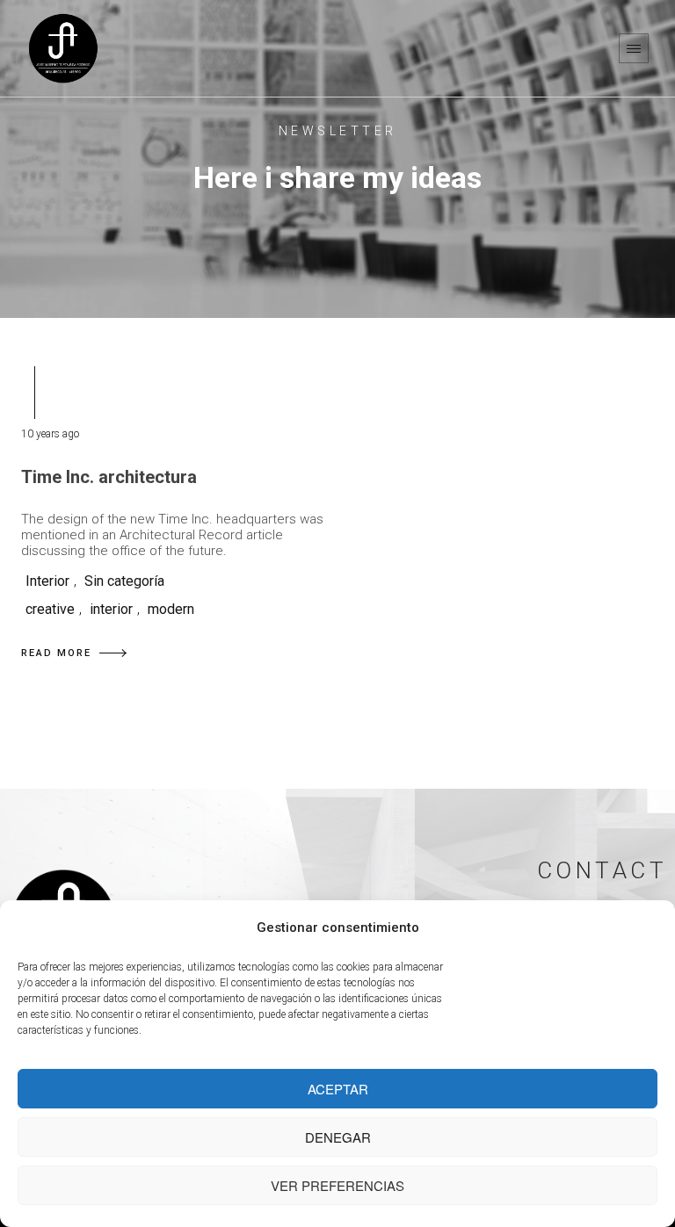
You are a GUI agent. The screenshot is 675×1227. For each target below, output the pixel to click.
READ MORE (56, 653)
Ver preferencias (337, 1185)
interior (111, 609)
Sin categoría (124, 581)
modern (171, 609)
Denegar (338, 1137)
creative (50, 609)
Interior (47, 581)
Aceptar (338, 1088)
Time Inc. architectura (109, 476)
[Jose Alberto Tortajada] (62, 48)
